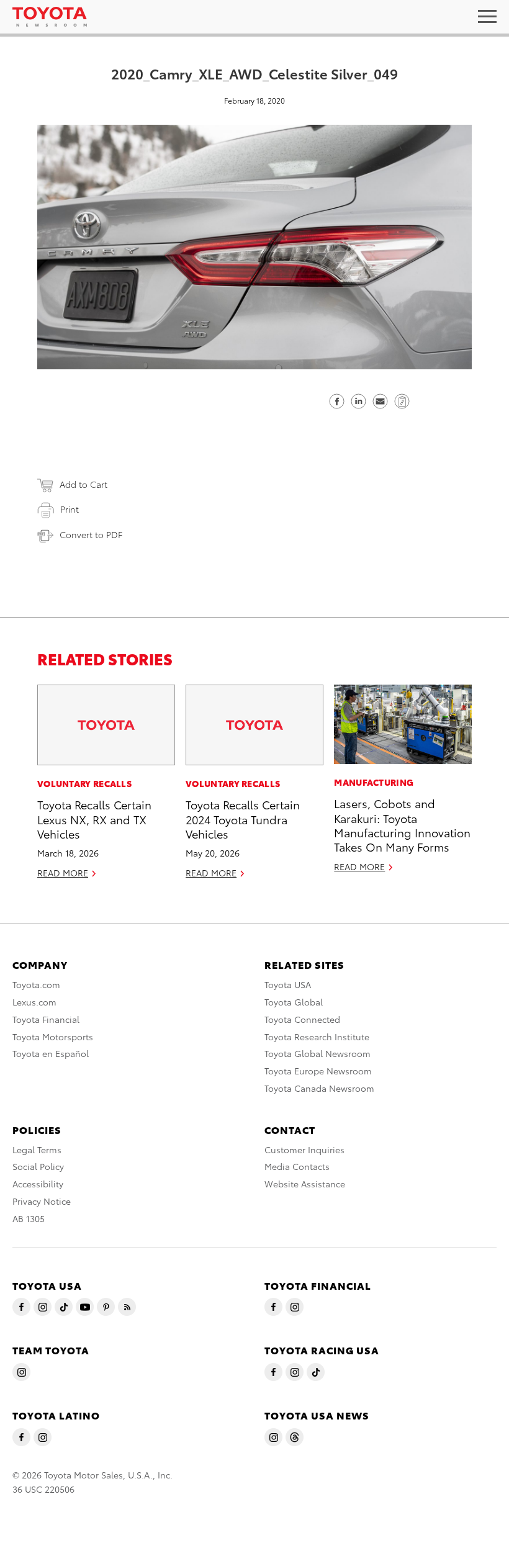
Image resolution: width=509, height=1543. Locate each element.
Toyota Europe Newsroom (318, 1070)
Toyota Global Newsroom (317, 1053)
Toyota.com (36, 984)
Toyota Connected (302, 1019)
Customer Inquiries (304, 1149)
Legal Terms (36, 1149)
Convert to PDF (91, 534)
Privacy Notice (41, 1201)
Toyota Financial (45, 1019)
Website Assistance (304, 1183)
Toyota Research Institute (316, 1036)
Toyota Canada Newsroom (319, 1088)
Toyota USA (287, 984)
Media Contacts (297, 1166)
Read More (62, 872)
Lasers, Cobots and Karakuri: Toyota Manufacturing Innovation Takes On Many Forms (402, 824)
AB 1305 (28, 1218)
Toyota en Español (50, 1053)
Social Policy (38, 1166)
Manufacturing (373, 782)
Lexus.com (34, 1002)
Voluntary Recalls (84, 783)
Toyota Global (293, 1002)
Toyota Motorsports (52, 1036)
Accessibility (37, 1183)
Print (69, 509)
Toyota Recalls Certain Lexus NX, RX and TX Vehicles (94, 818)
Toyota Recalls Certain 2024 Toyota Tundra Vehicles (243, 818)
